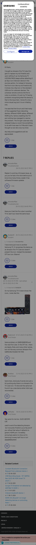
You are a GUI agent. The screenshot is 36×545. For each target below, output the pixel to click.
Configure (10, 52)
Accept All (25, 51)
